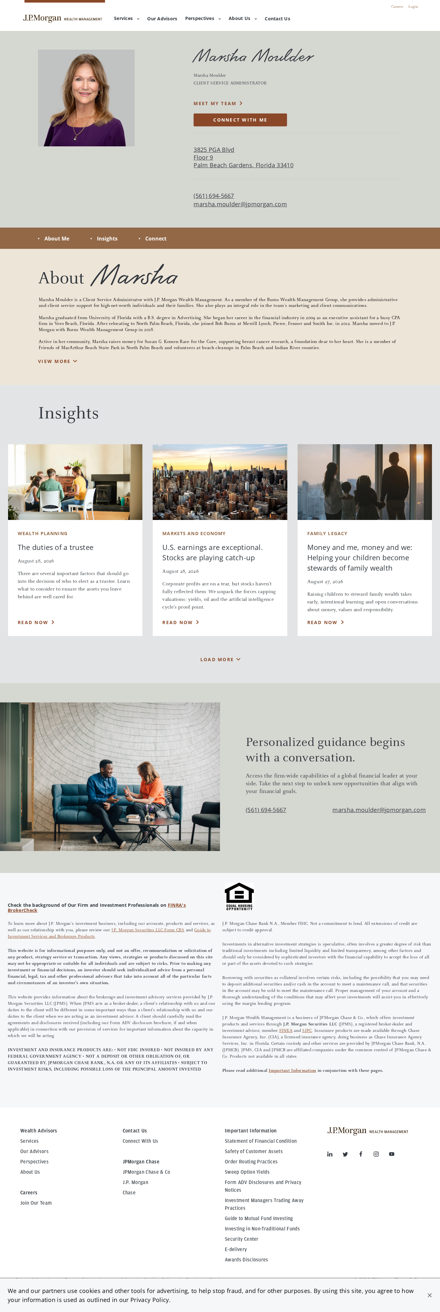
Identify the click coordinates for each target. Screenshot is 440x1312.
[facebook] (366, 1155)
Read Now (33, 622)
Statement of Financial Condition (261, 1141)
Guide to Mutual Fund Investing (259, 1218)
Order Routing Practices (251, 1161)
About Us (239, 18)
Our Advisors (34, 1151)
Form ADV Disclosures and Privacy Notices (263, 1186)
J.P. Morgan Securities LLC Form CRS (148, 930)
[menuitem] (162, 19)
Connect (156, 238)
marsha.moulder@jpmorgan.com (240, 204)
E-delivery (236, 1249)
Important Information (292, 1071)
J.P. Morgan (135, 1182)
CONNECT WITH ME (240, 120)
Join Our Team (36, 1203)
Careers (397, 7)
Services (123, 18)
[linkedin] (335, 1155)
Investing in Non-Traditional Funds (262, 1228)
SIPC (307, 1031)
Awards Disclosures (246, 1259)
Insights (107, 238)
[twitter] (350, 1155)
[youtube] (391, 1155)
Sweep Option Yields (247, 1172)
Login (413, 7)
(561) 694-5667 (266, 810)
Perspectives (199, 18)
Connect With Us (140, 1141)
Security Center (242, 1239)
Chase (129, 1192)
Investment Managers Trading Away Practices (264, 1204)
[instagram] (381, 1155)
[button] (429, 1295)
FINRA (285, 1031)
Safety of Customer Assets (254, 1151)
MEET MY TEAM (215, 103)
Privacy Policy (149, 1300)
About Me (56, 238)
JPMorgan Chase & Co (146, 1172)
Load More (217, 659)
